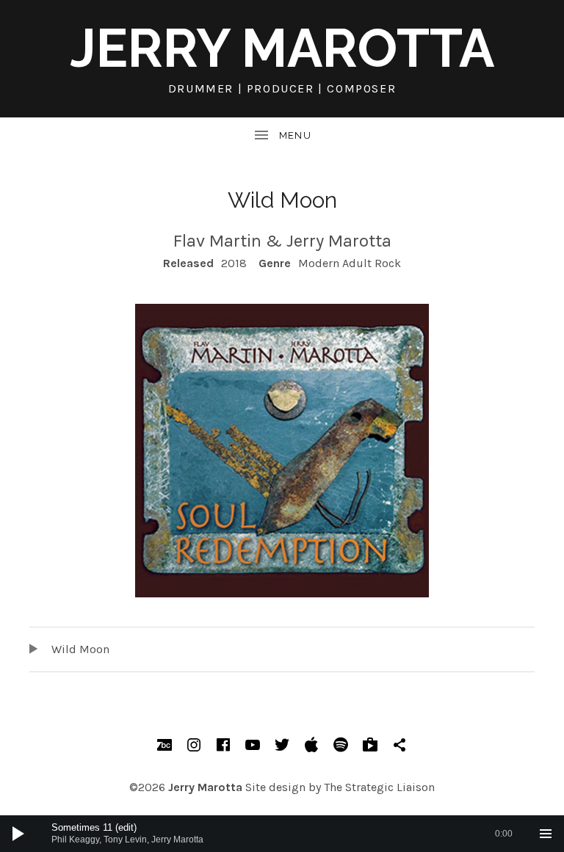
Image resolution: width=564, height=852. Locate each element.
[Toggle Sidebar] (282, 136)
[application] (282, 833)
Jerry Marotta (282, 48)
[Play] (18, 833)
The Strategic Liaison (379, 787)
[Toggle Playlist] (545, 833)
